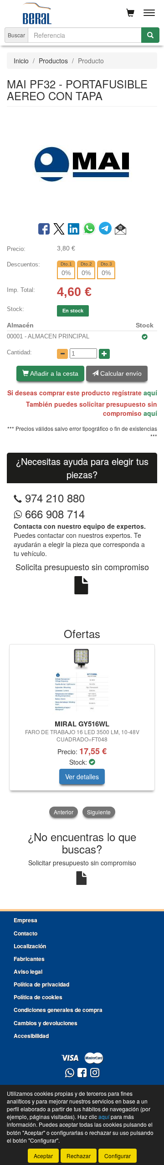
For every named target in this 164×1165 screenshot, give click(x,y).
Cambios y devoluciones (45, 1023)
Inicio (21, 60)
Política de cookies (38, 997)
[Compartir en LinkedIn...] (74, 229)
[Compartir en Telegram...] (107, 229)
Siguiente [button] (99, 812)
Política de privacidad (41, 984)
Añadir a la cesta (53, 373)
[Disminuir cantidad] (62, 354)
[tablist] (82, 731)
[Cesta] (130, 13)
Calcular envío (120, 373)
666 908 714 (53, 513)
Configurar (117, 1156)
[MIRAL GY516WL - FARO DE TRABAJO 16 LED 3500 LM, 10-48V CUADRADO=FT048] (82, 680)
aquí (150, 392)
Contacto (25, 933)
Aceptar (43, 1156)
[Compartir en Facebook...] (44, 229)
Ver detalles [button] (82, 776)
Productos (53, 60)
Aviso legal (28, 971)
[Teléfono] (18, 498)
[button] (120, 229)
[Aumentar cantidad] (104, 354)
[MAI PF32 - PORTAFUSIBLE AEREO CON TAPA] (82, 163)
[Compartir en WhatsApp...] (91, 229)
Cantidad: (19, 352)
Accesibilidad (31, 1036)
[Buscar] (150, 35)
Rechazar (79, 1156)
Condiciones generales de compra (58, 1010)
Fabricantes (29, 959)
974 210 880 (55, 498)
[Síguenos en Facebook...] (82, 1073)
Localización (30, 946)
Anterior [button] (63, 812)
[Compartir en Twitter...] (59, 229)
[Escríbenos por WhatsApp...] (69, 1073)
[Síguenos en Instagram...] (95, 1073)
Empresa (25, 920)
